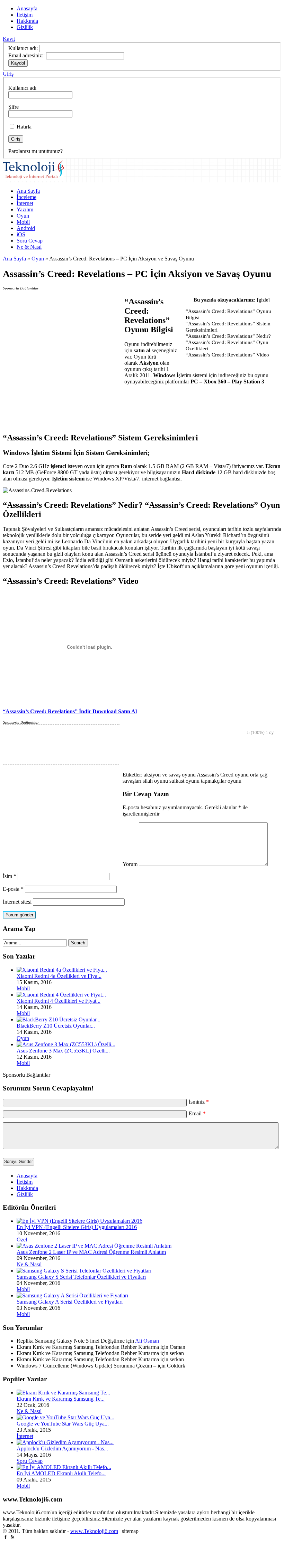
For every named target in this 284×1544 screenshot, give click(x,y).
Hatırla (23, 127)
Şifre (13, 107)
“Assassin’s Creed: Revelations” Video (227, 355)
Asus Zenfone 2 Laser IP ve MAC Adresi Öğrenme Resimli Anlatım (91, 1252)
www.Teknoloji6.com (94, 1531)
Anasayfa (27, 8)
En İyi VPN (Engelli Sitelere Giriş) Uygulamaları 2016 (77, 1227)
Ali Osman (147, 1341)
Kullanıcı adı (22, 88)
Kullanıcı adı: (23, 48)
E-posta (13, 889)
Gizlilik (25, 27)
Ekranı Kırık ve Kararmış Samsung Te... (61, 1399)
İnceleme (26, 197)
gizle (263, 300)
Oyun (23, 216)
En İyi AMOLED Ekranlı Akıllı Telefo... (61, 1473)
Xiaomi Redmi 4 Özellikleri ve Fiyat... (58, 1001)
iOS (21, 234)
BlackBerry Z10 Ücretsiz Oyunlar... (56, 1026)
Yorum (130, 864)
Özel (22, 1239)
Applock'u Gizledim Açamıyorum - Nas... (62, 1448)
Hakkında (27, 21)
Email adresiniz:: (26, 55)
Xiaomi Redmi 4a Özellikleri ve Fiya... (59, 976)
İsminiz (199, 1102)
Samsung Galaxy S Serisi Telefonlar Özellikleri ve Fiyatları (81, 1277)
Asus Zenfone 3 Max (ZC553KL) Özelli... (63, 1051)
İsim (9, 876)
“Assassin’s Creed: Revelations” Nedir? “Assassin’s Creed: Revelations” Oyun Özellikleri (228, 342)
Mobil (23, 222)
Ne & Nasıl (29, 247)
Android (26, 228)
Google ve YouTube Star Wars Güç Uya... (63, 1424)
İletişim (25, 15)
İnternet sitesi (17, 902)
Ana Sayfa (28, 191)
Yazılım (25, 209)
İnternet (25, 203)
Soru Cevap (30, 241)
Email (197, 1113)
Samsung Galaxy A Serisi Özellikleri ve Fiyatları (70, 1302)
